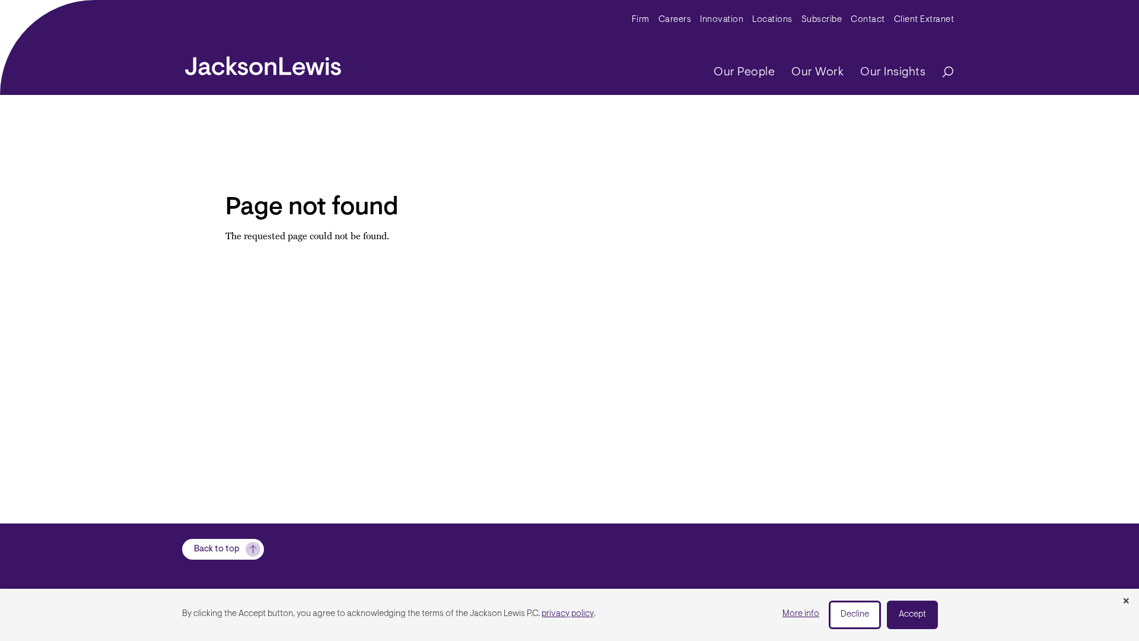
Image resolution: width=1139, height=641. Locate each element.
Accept (912, 614)
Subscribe (821, 19)
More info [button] (800, 614)
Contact (868, 19)
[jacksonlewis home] (263, 63)
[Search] (942, 73)
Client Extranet (924, 19)
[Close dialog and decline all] (1126, 602)
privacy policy (568, 614)
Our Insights (892, 72)
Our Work (817, 72)
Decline (855, 614)
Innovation (721, 19)
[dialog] (569, 615)
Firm (641, 19)
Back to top (217, 549)
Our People (744, 72)
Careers (675, 19)
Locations (772, 19)
